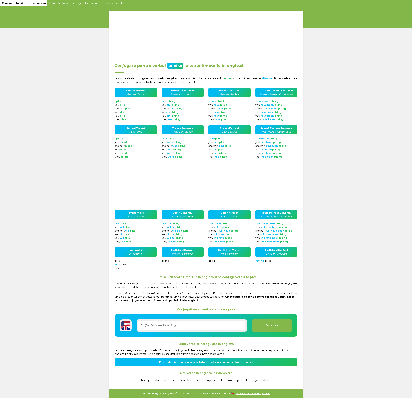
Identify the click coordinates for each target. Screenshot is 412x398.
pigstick (210, 380)
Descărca (91, 3)
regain (256, 380)
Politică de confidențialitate (253, 393)
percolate (186, 380)
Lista (52, 3)
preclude (242, 380)
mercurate (169, 380)
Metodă (63, 3)
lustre (156, 380)
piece (199, 380)
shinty (266, 380)
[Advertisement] (206, 36)
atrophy (144, 380)
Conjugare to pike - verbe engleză (24, 3)
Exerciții (76, 3)
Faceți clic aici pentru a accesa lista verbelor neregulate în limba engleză (206, 362)
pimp (230, 380)
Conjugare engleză (114, 3)
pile (221, 380)
